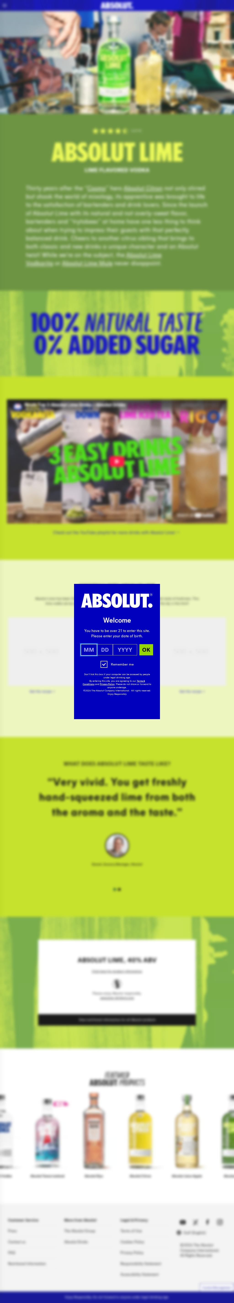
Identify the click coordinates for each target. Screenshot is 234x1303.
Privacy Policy (107, 684)
